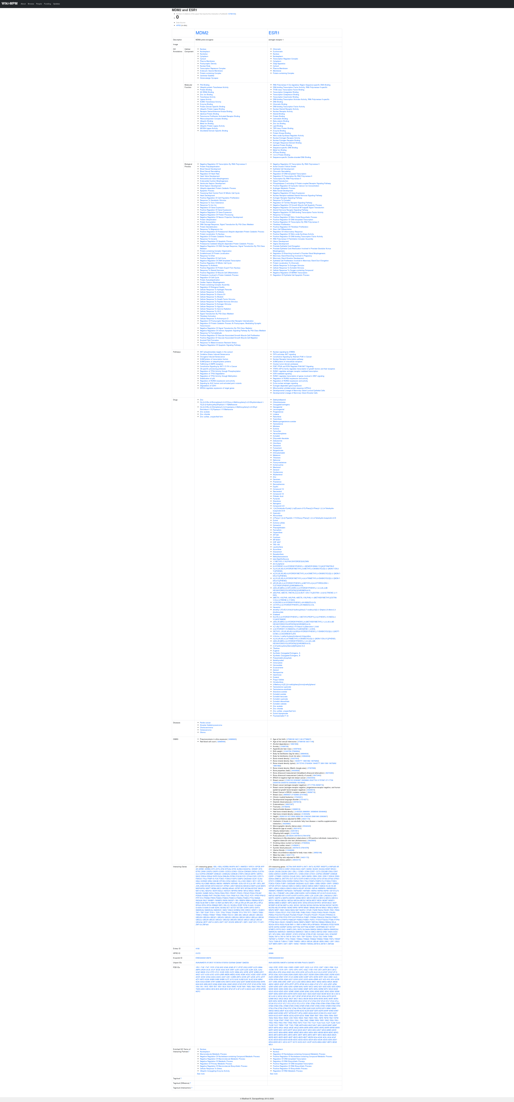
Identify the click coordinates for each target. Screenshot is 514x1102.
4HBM (256, 972)
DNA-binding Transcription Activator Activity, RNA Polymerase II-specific (301, 99)
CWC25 (247, 874)
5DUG (271, 991)
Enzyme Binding (206, 104)
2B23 (271, 972)
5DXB (317, 991)
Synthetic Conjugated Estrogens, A (286, 653)
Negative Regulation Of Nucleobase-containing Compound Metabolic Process (230, 1056)
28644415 (296, 859)
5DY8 (286, 993)
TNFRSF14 (273, 939)
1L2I (311, 967)
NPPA (300, 907)
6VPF (281, 1015)
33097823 (297, 748)
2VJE (208, 969)
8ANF (334, 1025)
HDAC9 (295, 888)
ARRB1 (201, 869)
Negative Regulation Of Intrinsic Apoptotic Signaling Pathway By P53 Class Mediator (233, 330)
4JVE (212, 974)
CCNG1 (234, 871)
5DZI (319, 993)
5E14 (333, 993)
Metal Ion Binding (206, 123)
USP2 (216, 922)
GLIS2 (259, 878)
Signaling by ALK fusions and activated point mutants (221, 383)
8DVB (275, 1042)
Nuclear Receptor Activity (283, 111)
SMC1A (308, 931)
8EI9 (213, 989)
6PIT (296, 1013)
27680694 (295, 751)
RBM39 (328, 922)
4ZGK (253, 977)
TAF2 (294, 936)
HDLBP (301, 888)
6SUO (315, 1013)
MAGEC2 (247, 886)
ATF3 (213, 869)
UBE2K (261, 917)
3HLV (326, 977)
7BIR (211, 986)
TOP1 (218, 912)
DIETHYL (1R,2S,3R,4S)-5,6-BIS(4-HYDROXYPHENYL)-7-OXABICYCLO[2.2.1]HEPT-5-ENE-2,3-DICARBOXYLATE (306, 632)
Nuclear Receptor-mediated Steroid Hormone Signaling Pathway (297, 195)
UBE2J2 (254, 917)
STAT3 (295, 934)
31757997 (321, 780)
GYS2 (228, 881)
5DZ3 (309, 993)
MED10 (310, 898)
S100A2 (258, 905)
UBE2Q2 (226, 919)
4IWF (289, 981)
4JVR (217, 974)
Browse (31, 3)
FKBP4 (312, 881)
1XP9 (295, 969)
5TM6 (332, 1003)
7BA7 (336, 1015)
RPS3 (204, 905)
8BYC (285, 1035)
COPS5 (202, 874)
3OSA (281, 979)
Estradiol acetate (279, 694)
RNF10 (207, 902)
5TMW (328, 1006)
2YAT (286, 977)
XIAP (251, 922)
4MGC (271, 984)
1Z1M (217, 967)
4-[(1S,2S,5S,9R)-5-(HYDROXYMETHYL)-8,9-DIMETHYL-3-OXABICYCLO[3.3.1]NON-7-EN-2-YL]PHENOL (307, 574)
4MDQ (232, 974)
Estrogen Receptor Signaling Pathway (287, 198)
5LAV (236, 979)
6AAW (248, 981)
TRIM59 (319, 939)
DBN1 (315, 876)
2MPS (198, 969)
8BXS (271, 1035)
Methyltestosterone (280, 556)
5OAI (198, 981)
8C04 (315, 1037)
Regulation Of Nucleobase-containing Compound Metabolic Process (299, 1054)
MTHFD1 (317, 902)
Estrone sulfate (279, 522)
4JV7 (203, 974)
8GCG (249, 989)
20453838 (292, 782)
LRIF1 (335, 895)
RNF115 (214, 902)
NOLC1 (221, 890)
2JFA (311, 972)
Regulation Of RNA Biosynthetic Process (289, 1061)
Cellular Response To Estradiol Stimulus (288, 267)
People (39, 3)
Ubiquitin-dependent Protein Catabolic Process (218, 188)
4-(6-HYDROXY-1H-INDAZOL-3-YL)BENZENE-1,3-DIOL (294, 629)
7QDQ (198, 989)
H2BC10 (292, 886)
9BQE (334, 1042)
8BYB (280, 1035)
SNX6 (330, 931)
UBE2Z (253, 919)
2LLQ (320, 972)
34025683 (286, 823)
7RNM (311, 1020)
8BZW (310, 1037)
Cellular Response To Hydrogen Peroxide (216, 289)
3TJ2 (208, 972)
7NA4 (258, 986)
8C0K (320, 1037)
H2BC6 (310, 886)
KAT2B (207, 886)
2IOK (302, 972)
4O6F (282, 984)
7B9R (312, 1015)
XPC (255, 922)
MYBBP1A (273, 905)
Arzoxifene (277, 549)
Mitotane (276, 426)
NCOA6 (322, 905)
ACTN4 (289, 866)
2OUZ (330, 972)
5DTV (326, 989)
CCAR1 (222, 871)
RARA (225, 900)
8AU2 (295, 1030)
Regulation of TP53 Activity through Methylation (218, 376)
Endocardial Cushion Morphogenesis (214, 181)
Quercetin (276, 513)
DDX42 (209, 876)
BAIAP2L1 (247, 869)
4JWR (221, 974)
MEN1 (319, 900)
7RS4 (280, 1022)
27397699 (311, 768)
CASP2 (209, 871)
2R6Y (281, 977)
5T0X (305, 1001)
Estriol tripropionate (280, 713)
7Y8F (286, 1025)
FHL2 (205, 878)
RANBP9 (289, 922)
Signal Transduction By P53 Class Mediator (217, 313)
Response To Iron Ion (208, 205)
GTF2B (271, 886)
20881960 (315, 816)
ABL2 (220, 866)
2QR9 (321, 974)
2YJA (291, 977)
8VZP (309, 1042)
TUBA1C (284, 941)
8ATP (290, 1030)
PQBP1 (307, 917)
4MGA (329, 981)
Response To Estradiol (281, 200)
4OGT (198, 977)
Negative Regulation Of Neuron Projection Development (221, 217)
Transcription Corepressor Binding (286, 94)
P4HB (315, 910)
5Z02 (238, 981)
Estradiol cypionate (280, 699)
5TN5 (280, 1008)
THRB (330, 936)
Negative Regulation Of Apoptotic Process (216, 241)
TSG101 (230, 915)
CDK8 (271, 874)
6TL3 (325, 1013)
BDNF (327, 869)
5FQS (309, 996)
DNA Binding (278, 101)
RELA (334, 922)
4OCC (248, 974)
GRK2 (209, 881)
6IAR (276, 1013)
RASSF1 (231, 900)
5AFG (202, 979)
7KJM (239, 986)
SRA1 (278, 934)
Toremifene (277, 419)
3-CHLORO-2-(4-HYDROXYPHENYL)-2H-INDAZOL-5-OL (294, 602)
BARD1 (309, 869)
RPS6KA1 (316, 924)
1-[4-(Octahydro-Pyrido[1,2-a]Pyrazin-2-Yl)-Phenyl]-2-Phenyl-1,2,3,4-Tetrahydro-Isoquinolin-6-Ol (303, 509)
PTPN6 (271, 922)
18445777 (298, 761)
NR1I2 (245, 890)
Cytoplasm (204, 56)
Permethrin (277, 530)
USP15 (211, 922)
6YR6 (259, 984)
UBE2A (245, 915)
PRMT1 (335, 917)
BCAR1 (316, 869)
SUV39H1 (321, 934)
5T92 (314, 1001)
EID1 (244, 876)
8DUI (316, 1039)
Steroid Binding (279, 113)
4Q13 (307, 984)
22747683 (303, 794)
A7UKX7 (210, 962)
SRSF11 (255, 910)
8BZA (334, 1035)
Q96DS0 (245, 962)
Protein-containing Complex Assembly (215, 284)
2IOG (298, 972)
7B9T (316, 1015)
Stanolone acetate (280, 691)
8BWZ (296, 1032)
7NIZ (331, 1018)
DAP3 (304, 876)
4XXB (244, 977)
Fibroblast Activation (208, 316)
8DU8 (280, 1039)
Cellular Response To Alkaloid (211, 296)
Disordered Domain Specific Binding (214, 130)
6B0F (282, 1010)
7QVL (296, 1020)
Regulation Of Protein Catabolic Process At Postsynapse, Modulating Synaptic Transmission (230, 324)
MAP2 (263, 886)
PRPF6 (285, 919)
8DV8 (271, 1042)
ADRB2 (226, 866)
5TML (281, 1006)
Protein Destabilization (208, 226)
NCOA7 (329, 905)
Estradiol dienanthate (281, 701)
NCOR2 (272, 907)
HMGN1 (219, 883)
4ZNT (281, 986)
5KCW (305, 998)
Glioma (202, 732)
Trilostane (276, 457)
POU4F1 (314, 915)
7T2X (305, 1022)
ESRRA (290, 881)
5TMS (307, 1006)
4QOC (218, 977)
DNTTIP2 (285, 878)
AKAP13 (300, 866)
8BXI (316, 1032)
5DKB (271, 989)
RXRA (336, 924)
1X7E (276, 969)
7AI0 (197, 986)
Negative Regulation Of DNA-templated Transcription (220, 260)
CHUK (306, 874)
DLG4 (220, 876)
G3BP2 (240, 878)
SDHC (217, 907)
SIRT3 (257, 907)
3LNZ (198, 972)
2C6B (231, 967)
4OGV (203, 977)
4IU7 (320, 979)
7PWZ (286, 1020)
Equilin (275, 486)
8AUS (300, 1030)
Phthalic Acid (278, 496)
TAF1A (283, 936)
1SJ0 (336, 967)
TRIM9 (224, 915)
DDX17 (325, 876)
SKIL (295, 929)
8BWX (290, 1032)
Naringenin (277, 503)
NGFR (215, 890)
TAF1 (198, 912)
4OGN (263, 974)
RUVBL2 (233, 905)
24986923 (232, 739)
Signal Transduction (280, 181)
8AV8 (324, 1030)
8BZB (271, 1037)
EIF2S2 (313, 878)
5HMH (212, 979)
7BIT (215, 986)
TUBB (290, 941)
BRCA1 (333, 869)
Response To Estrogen (282, 214)
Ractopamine (278, 672)
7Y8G (291, 1025)
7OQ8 (276, 1020)
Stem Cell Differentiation (282, 229)
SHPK (246, 907)
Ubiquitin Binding (206, 121)
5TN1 (338, 1006)
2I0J (293, 972)
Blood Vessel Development (210, 169)
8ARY (271, 1030)
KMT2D (272, 895)
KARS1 (302, 893)
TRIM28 (313, 939)
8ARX (337, 1027)
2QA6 (285, 974)
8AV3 (310, 1030)
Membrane (277, 70)
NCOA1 (297, 905)
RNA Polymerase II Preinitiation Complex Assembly (293, 239)
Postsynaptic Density (208, 63)
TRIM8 (325, 939)
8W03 (319, 1042)
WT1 (241, 922)
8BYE (295, 1035)
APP (262, 866)
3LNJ (260, 969)
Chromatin (277, 49)
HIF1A (260, 881)
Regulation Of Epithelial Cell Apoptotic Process (291, 275)
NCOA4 (316, 905)
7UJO (338, 1022)
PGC (289, 912)
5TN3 (271, 1008)
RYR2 (245, 905)
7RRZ (326, 1020)
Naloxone (276, 460)
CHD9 (301, 874)
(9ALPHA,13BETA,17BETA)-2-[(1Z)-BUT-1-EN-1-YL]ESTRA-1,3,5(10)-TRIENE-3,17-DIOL (305, 593)
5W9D (334, 1008)
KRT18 (290, 895)
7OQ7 (271, 1020)
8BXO (331, 1032)
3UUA (295, 979)
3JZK (237, 969)
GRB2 (317, 883)
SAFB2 (276, 927)
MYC (242, 888)
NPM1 (240, 890)
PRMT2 (272, 919)
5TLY (303, 1003)
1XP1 (286, 969)
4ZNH (271, 986)
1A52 (271, 967)
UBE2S (240, 919)
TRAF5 (255, 912)
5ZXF (243, 981)
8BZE (286, 1037)
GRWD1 (336, 883)
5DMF (306, 989)
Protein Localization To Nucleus (212, 234)
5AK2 (316, 986)
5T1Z (310, 1001)
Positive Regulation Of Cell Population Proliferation (219, 198)
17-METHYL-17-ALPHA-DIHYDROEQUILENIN (291, 561)
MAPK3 (286, 898)
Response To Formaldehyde (211, 333)
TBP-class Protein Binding (283, 128)
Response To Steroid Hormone (212, 270)
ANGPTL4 (325, 866)
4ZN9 (334, 984)
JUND (202, 886)
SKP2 (299, 929)
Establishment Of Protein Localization (214, 253)
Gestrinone (277, 674)
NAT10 (198, 890)
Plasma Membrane (207, 61)
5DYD (295, 993)
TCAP (206, 912)
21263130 (289, 780)
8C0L (325, 1037)
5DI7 (320, 986)
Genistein (276, 479)
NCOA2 (303, 905)
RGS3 (282, 924)
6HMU (271, 1013)
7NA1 (244, 986)
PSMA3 (219, 898)
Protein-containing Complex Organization (216, 251)
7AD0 (264, 984)
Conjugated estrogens (281, 404)
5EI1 (290, 996)
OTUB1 (309, 910)
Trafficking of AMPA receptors (211, 364)
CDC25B (324, 871)
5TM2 (313, 1003)
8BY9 (276, 1035)
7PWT (281, 1020)
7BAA (280, 1018)
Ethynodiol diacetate (281, 438)
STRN (308, 934)
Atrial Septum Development (210, 185)
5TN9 (299, 1008)
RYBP (240, 905)
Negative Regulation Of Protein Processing (216, 214)
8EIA (217, 989)
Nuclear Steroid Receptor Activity (286, 109)
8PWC (263, 989)
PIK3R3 (332, 912)
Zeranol (276, 670)
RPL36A (250, 902)
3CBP (306, 977)
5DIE (329, 986)
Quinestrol (277, 525)
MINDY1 (331, 900)
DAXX (198, 876)
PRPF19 (278, 919)
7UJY (276, 1025)
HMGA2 (213, 883)
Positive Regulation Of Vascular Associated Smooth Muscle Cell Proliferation (230, 335)
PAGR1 (326, 910)
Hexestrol (276, 607)
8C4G (271, 1039)
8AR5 (306, 1027)
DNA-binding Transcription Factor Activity (289, 106)
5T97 (318, 1001)
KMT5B (278, 895)
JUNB (291, 893)
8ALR (310, 1025)
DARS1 (309, 876)
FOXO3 (228, 878)
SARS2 (289, 927)
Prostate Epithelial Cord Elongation (286, 246)
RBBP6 (242, 900)
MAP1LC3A (255, 886)
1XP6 (291, 969)
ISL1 (275, 893)
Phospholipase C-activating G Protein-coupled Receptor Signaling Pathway (302, 183)
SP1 (270, 934)
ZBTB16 (317, 943)
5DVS (281, 991)
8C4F (334, 1037)
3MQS (202, 972)
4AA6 (311, 979)
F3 (263, 876)
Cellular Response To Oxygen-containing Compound (293, 270)
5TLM (271, 1003)
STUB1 (314, 934)
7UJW (271, 1025)
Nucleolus (204, 54)
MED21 (284, 900)
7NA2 (249, 986)
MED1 (219, 888)
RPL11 (232, 902)
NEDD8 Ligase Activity (209, 128)
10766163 (231, 14)
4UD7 (224, 977)
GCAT (254, 878)
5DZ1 (305, 993)
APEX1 (252, 866)
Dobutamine (277, 440)
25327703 (313, 780)
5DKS (286, 989)
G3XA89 (232, 962)
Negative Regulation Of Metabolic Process (216, 1061)
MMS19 (278, 902)
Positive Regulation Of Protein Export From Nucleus (220, 267)
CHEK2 (254, 871)
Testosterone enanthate (282, 689)
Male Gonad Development (283, 190)
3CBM (295, 977)
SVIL (327, 934)
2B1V (329, 969)
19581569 (294, 744)
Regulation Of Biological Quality (212, 287)
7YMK (296, 1025)
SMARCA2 (200, 910)
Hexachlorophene (279, 433)
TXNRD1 (297, 941)
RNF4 (305, 924)
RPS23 (198, 905)
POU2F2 (307, 915)
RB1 (237, 900)
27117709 (329, 780)
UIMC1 (327, 941)
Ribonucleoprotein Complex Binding (213, 118)
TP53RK (235, 912)
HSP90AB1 (298, 890)
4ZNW (295, 986)
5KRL (285, 1001)
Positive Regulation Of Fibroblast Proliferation (290, 226)
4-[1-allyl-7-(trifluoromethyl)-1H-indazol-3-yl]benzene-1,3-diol (296, 626)
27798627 (307, 739)
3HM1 (330, 977)
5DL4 (291, 989)
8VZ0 (300, 1042)
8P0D (258, 989)
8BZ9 (329, 1035)
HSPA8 (320, 890)
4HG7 (198, 974)
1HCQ (307, 967)
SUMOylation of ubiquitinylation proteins (215, 361)
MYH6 (280, 905)
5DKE (276, 989)
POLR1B (278, 915)
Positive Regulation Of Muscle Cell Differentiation (219, 272)
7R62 (301, 1020)
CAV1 (290, 871)
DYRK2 (233, 876)
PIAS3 (319, 912)
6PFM (291, 1013)
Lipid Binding (278, 126)
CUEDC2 (285, 876)
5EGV (280, 996)
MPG (290, 902)
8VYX (295, 1042)
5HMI (217, 979)
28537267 (289, 804)
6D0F (312, 1010)
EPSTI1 (272, 881)
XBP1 (245, 922)
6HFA (263, 981)
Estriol (275, 520)
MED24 (297, 900)
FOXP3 (234, 878)
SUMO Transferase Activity (210, 101)
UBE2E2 (220, 917)
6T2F (249, 984)
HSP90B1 (234, 883)
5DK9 (338, 986)
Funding (47, 3)
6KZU (210, 984)
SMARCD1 (282, 931)
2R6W (276, 977)
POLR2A (285, 915)
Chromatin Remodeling (281, 171)
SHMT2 (289, 929)
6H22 (258, 981)
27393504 (305, 843)
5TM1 (308, 1003)
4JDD (298, 981)
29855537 (287, 794)
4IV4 (332, 979)
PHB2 (303, 912)
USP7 (221, 922)
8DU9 (285, 1039)
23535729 (276, 782)
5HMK (222, 979)
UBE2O (212, 919)
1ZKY (320, 969)
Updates (56, 3)
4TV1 (321, 984)
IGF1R (245, 883)
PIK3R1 (326, 912)
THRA (325, 936)
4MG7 (313, 981)
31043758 (287, 751)
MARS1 (292, 898)
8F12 (240, 989)
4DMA (315, 979)
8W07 (324, 1042)
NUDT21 (302, 910)
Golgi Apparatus (279, 63)
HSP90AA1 (288, 890)
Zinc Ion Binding (206, 94)
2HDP (250, 967)
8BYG (305, 1035)
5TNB (303, 1008)
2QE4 (300, 974)
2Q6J (276, 974)
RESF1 (261, 900)
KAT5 (213, 886)
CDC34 (240, 871)
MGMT (325, 900)
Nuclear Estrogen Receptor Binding (286, 140)
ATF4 (218, 869)
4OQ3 (208, 977)
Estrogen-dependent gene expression (287, 385)
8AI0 (306, 1025)
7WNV (281, 1025)
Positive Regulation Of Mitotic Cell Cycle (216, 263)
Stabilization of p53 (207, 378)
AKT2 (311, 866)
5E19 (271, 996)
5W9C (328, 1008)
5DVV (286, 991)
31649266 (290, 850)
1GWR (296, 967)
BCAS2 (322, 869)
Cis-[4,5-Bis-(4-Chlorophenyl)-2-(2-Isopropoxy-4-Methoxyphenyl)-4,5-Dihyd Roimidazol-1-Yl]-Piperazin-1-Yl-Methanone (228, 408)
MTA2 (305, 902)
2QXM (331, 974)
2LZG (255, 967)
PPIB (257, 895)
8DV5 (330, 1039)
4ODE (253, 974)
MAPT (208, 888)
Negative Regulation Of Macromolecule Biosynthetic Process (223, 1066)
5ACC (311, 986)
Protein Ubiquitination (208, 219)
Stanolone (277, 501)
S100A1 (251, 905)
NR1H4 (318, 907)
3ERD (316, 977)
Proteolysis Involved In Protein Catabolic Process (219, 275)
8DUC (295, 1039)
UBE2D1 (252, 915)
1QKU (326, 967)
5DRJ (316, 989)
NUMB (205, 893)
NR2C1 (324, 907)
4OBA (243, 974)
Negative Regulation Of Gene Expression (216, 212)
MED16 (335, 898)
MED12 (316, 898)
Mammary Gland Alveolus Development (288, 258)
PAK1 (332, 910)
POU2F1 (300, 915)
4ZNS (276, 986)
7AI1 (201, 986)
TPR (245, 912)
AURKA (240, 869)
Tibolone (276, 648)
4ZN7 (330, 984)
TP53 (223, 912)
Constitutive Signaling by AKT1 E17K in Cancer (218, 366)
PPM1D (262, 895)
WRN (237, 922)
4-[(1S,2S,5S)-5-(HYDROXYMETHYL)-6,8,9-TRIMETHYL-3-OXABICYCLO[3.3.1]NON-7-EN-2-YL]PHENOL (306, 579)
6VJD (276, 1015)
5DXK (332, 991)
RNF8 (226, 902)
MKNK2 (272, 902)
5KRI (271, 1001)
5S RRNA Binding (207, 92)
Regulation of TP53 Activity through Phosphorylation (220, 371)
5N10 (300, 1001)
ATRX (234, 869)
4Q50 (311, 984)
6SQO (235, 984)
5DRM (320, 989)
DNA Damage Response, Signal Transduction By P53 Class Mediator (227, 224)
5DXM (337, 991)
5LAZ (251, 979)
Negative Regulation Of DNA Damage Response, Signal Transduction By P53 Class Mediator (232, 247)
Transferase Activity (208, 97)
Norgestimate (278, 450)
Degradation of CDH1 (208, 385)
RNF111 (293, 924)
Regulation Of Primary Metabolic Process (216, 1063)
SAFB (271, 927)
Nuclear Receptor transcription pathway (288, 359)
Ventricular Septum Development (212, 183)
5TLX (299, 1003)
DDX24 (203, 876)
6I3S (201, 984)
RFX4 (277, 924)
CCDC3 (228, 871)
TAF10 (277, 936)
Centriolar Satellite (207, 75)
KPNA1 (227, 886)
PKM (233, 895)
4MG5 (303, 981)
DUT (291, 878)
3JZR (241, 969)
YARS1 (296, 943)
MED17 (271, 900)
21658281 (295, 845)
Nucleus (203, 49)
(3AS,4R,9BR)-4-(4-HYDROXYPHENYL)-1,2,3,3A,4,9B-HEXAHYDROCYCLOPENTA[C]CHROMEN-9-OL (294, 642)
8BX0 (301, 1032)
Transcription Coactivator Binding (285, 97)
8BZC (276, 1037)
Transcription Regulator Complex (285, 58)
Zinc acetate (205, 411)
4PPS (296, 984)
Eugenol (276, 650)
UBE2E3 (228, 917)
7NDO (311, 1018)
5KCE (286, 998)
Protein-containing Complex (210, 73)
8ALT (315, 1025)
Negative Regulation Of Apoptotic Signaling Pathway (220, 345)
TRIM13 (199, 915)
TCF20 (315, 936)
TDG (320, 936)
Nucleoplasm (205, 51)
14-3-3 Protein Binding (281, 154)
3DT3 (311, 977)
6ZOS (301, 1015)
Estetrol (276, 677)
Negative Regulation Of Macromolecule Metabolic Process (222, 1058)
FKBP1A (210, 878)
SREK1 (248, 910)
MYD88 (248, 888)
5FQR (303, 996)
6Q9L (225, 984)
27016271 (304, 799)
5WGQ (276, 1010)
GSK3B (216, 881)
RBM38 (255, 900)
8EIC (226, 989)
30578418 (297, 802)
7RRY (322, 1020)
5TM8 (271, 1006)
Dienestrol (277, 445)
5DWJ (307, 991)
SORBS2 (237, 910)
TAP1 (299, 936)
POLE (247, 895)
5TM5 (328, 1003)
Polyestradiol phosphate (282, 658)
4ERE (246, 972)
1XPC (300, 969)
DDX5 (337, 876)
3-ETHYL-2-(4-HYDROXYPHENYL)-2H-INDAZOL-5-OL (293, 604)
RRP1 (220, 905)
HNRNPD (280, 890)
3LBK (251, 969)
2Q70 (281, 974)
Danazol (276, 469)
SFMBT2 (272, 929)
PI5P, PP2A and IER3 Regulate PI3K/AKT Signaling (293, 366)
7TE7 (309, 1022)
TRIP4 (331, 939)
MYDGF (254, 888)
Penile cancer (205, 722)
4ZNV (290, 986)
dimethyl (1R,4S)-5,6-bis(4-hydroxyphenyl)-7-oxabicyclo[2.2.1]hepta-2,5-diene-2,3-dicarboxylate (304, 610)
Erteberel (276, 614)
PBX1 (227, 893)
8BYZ (320, 1035)
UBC (240, 915)
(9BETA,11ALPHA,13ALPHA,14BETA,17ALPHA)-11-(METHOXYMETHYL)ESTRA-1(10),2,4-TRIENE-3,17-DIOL (305, 598)
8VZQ (314, 1042)
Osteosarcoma (205, 730)
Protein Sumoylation (208, 222)
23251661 (294, 830)
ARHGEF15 (273, 869)
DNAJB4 (226, 876)
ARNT (287, 869)
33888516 (296, 809)
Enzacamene (278, 667)
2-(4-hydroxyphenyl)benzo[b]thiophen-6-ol (289, 645)
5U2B (308, 1008)
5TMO (291, 1006)
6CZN (307, 1010)
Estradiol (276, 436)
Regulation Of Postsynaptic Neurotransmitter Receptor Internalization (227, 321)
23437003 (294, 758)
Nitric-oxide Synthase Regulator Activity (288, 135)
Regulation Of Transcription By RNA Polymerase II (292, 176)
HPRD (178, 25)
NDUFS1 (208, 890)
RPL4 (256, 902)
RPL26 (243, 902)
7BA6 (331, 1015)
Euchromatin (278, 51)
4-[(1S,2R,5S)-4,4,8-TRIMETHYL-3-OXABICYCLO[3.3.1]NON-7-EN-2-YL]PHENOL (304, 638)
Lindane (276, 414)
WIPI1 (280, 943)
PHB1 (298, 912)
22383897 (297, 780)
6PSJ (300, 1013)
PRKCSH (328, 917)
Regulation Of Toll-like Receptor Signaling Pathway (292, 202)
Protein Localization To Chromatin (286, 263)
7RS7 (285, 1022)
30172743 (300, 763)
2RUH (203, 969)
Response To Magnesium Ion (211, 229)
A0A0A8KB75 (201, 962)
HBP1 (271, 888)
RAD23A (199, 900)
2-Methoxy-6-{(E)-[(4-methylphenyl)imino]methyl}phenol (294, 684)
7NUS (263, 986)
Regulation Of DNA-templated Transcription (289, 173)
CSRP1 (271, 876)
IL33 (250, 883)
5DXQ (276, 993)
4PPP (291, 984)
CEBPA (284, 874)
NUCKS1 (199, 893)
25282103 (283, 816)
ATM (222, 869)
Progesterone (278, 411)
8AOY (271, 1027)
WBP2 (275, 943)
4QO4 (213, 977)
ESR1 (274, 32)
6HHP (326, 1010)
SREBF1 (289, 934)
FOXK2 (328, 881)
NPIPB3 (234, 890)
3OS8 (271, 979)
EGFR (301, 878)
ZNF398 (331, 943)
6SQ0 (311, 1013)
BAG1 (298, 869)
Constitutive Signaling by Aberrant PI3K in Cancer (292, 356)
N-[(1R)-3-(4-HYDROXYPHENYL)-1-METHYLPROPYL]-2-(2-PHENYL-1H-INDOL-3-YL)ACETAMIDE (304, 618)
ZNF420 (205, 924)
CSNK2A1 (218, 874)
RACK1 (283, 922)
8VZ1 (305, 1042)
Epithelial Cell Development (283, 169)
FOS (216, 878)
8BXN (326, 1032)
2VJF (213, 969)
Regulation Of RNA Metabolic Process (288, 1071)
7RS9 (295, 1022)
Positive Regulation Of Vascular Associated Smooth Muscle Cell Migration (229, 337)
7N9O (306, 1018)
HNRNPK (226, 883)
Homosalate (277, 665)
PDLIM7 (258, 893)
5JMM (271, 998)
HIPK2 (198, 883)
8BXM (320, 1032)
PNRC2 (271, 915)
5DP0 (311, 989)
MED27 (303, 900)
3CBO (301, 977)
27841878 (306, 835)
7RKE (306, 1020)
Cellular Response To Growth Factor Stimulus (217, 299)
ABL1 (215, 866)
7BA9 (275, 1018)
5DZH (314, 993)
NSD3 (292, 910)
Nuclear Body (205, 66)
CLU (197, 874)
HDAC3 (276, 888)
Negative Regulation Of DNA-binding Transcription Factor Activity (298, 212)
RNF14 (299, 924)
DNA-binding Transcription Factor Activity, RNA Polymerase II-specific (300, 87)
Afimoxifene (277, 515)
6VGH (271, 1015)
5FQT (314, 996)
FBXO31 (199, 878)
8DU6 (276, 1039)
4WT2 (239, 977)
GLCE (306, 883)
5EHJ (285, 996)
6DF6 (316, 1010)
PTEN (318, 919)
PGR (293, 912)
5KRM (290, 1001)
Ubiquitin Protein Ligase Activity (212, 126)
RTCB (331, 924)
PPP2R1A (299, 917)
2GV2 (245, 967)
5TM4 (323, 1003)
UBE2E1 (213, 917)
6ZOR (296, 1015)
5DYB (290, 993)
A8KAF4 (283, 962)
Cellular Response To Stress (211, 1068)
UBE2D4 (206, 917)
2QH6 (316, 974)
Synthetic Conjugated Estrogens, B (286, 655)
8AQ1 (281, 1027)
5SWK (207, 981)
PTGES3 (324, 919)
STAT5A (302, 934)
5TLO (276, 1003)
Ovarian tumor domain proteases (285, 364)
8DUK (320, 1039)
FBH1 (302, 881)
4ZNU (285, 986)
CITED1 (312, 874)
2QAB (295, 974)
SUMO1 (262, 910)
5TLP (280, 1003)
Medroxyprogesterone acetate (284, 421)
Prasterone (277, 481)
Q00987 (239, 962)
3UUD (305, 979)
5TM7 (337, 1003)
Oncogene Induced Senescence (212, 356)
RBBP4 (302, 922)
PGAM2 (205, 895)
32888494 (221, 741)
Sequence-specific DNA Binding (285, 147)
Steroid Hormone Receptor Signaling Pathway (290, 210)
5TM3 (318, 1003)
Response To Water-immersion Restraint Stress (218, 342)
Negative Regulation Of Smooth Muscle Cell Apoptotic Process (297, 205)
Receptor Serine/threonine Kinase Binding (216, 111)
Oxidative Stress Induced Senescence (215, 354)
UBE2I (248, 917)
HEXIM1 (308, 888)
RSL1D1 (227, 905)
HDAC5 (289, 888)
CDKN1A (277, 874)
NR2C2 (330, 907)
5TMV (322, 1006)
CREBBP (209, 874)
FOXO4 (277, 883)
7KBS (295, 1018)
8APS (276, 1027)
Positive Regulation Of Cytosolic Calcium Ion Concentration (296, 185)
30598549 (314, 811)
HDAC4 (283, 888)
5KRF (331, 998)
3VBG (227, 972)
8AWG (328, 1030)
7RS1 (336, 1020)
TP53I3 (228, 912)
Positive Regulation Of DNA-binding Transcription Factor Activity (298, 236)
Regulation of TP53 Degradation (212, 373)
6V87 (330, 1013)
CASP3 (215, 871)
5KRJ (275, 1001)
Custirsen (276, 537)
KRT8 (301, 895)
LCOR (316, 895)
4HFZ (261, 972)
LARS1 (307, 895)
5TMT (312, 1006)
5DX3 (312, 991)
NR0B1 (306, 907)
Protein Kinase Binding (282, 133)
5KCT (296, 998)
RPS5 (209, 905)
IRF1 (255, 883)
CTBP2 (241, 874)
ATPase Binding (279, 152)
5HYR (334, 996)
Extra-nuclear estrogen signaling (285, 383)
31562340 (307, 816)
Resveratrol (277, 491)
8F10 (235, 989)
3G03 (223, 969)
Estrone (276, 428)
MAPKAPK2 (200, 888)
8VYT (290, 1042)
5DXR (281, 993)
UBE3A (259, 919)
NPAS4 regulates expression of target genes (217, 388)
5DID (325, 986)
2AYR (324, 969)
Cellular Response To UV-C (210, 311)
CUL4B (292, 876)
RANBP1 (211, 900)
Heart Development (207, 195)
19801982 (306, 761)
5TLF (328, 1001)
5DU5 (331, 989)
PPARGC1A (330, 915)
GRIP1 (329, 883)
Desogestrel (277, 407)
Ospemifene (277, 532)
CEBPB (291, 874)
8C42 (329, 1037)
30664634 (304, 753)
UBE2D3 (199, 917)
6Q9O (229, 984)
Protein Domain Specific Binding (212, 106)
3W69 (237, 972)
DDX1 (320, 876)
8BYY (315, 1035)
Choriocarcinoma (206, 727)
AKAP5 (232, 866)
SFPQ (278, 929)
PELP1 (284, 912)
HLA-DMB (205, 883)
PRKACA (320, 917)
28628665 (311, 840)
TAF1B (288, 936)
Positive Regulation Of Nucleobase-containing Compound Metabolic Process (302, 1056)
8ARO (316, 1027)
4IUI (324, 979)
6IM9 (206, 984)
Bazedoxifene (278, 554)
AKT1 (238, 866)
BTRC (198, 871)
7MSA (300, 1018)
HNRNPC (272, 890)
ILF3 (337, 890)
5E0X (329, 993)
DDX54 (271, 878)
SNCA (230, 910)
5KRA (320, 998)
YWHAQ (310, 943)
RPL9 (309, 924)
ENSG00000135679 (203, 958)
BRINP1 (255, 869)
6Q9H (220, 984)
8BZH (300, 1037)
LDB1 (321, 895)
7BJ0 (224, 986)
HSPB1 (326, 890)
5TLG (332, 1001)
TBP (202, 912)
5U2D (313, 1008)
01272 (198, 953)
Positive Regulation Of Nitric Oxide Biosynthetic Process (295, 217)
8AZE (276, 1032)
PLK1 (238, 895)
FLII (323, 881)
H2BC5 (304, 886)
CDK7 (335, 871)
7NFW (326, 1018)
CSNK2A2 (226, 874)
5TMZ (333, 1006)
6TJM (321, 1013)
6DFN (321, 1010)
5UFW (318, 1008)
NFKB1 (284, 907)
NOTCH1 (227, 890)
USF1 (332, 941)
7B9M (307, 1015)
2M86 (260, 967)
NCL (203, 890)
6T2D (240, 984)
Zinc (201, 399)
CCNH (307, 871)
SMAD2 (313, 929)
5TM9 (276, 1006)
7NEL (316, 1018)
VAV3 (337, 941)
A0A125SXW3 (274, 962)
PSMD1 (306, 919)
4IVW (337, 979)
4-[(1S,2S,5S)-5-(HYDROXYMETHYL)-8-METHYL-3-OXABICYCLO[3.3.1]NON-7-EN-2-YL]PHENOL (306, 569)
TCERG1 (308, 936)
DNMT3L (278, 878)
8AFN (301, 1025)
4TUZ (316, 984)
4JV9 (207, 974)
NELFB (278, 907)
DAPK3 (259, 874)
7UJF (328, 1022)
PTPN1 (337, 919)
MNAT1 (285, 902)
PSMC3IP (292, 919)
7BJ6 (229, 986)
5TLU (289, 1003)
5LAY (246, 979)
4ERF (251, 972)
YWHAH (303, 943)
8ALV (320, 1025)
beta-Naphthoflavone (281, 559)
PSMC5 (225, 898)
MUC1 (329, 902)
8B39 (281, 1032)
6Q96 (215, 984)
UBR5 (321, 941)
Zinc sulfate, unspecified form (211, 416)
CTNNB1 (278, 876)
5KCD (281, 998)
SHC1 (283, 929)
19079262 (314, 761)
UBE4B (316, 941)
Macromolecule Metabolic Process (213, 1054)
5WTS (228, 981)
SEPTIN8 (304, 927)
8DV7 (335, 1039)
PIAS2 (314, 912)
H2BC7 (316, 886)
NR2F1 (336, 907)
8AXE (334, 1030)
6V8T (334, 1013)
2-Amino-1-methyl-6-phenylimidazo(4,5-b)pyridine (292, 636)
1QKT (321, 967)
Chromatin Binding (280, 104)
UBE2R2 (233, 919)
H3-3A (328, 886)
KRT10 (284, 895)
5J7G (232, 979)
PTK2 (252, 898)
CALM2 (278, 871)
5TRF (213, 981)
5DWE (291, 991)
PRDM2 (207, 898)
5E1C (275, 996)
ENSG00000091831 (276, 958)
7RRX (316, 1020)
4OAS (237, 974)
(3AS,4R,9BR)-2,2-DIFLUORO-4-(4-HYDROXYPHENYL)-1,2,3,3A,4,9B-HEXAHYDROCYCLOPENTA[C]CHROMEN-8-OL (300, 589)
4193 (197, 948)
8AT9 (285, 1030)
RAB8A (257, 898)
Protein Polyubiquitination (210, 166)
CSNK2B (234, 874)
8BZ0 (325, 1035)
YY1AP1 (260, 922)
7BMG (233, 986)
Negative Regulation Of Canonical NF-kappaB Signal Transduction (298, 207)
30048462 (322, 811)
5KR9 (316, 998)
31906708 (284, 746)
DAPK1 (253, 874)
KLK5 (329, 893)
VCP (226, 922)
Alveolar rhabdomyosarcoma (211, 725)
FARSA (296, 881)
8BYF (300, 1035)
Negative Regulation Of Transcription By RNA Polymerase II (223, 164)
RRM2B (215, 905)
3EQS (218, 969)
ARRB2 (208, 869)
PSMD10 (232, 898)
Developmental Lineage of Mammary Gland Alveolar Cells (295, 393)
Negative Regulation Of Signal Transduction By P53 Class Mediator (226, 328)
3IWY (232, 969)
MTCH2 (311, 902)
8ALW (324, 1025)
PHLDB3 (217, 895)
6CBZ (291, 1010)
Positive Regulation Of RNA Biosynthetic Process (292, 1066)
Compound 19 (278, 489)
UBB (236, 915)
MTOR (324, 902)
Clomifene (277, 443)
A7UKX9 (224, 962)
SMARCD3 (291, 931)
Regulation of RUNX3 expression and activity (217, 380)
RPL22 (237, 902)
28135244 (290, 835)
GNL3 (198, 881)
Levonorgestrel (278, 409)
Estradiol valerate (279, 703)
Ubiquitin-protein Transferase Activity (214, 87)
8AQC (286, 1027)
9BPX (329, 1042)
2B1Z (334, 969)
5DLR (295, 989)
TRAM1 (293, 939)
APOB (257, 866)
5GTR (329, 996)
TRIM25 (306, 939)
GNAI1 (312, 883)
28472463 (329, 773)
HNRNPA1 (322, 888)
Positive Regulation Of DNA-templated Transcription (293, 219)
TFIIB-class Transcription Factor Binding (288, 89)
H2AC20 (285, 886)
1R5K (331, 967)
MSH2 (295, 902)
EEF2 (296, 878)
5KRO (295, 1001)
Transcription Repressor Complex (213, 68)
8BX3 (306, 1032)
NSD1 (282, 910)
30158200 (285, 806)
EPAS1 (336, 878)
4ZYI (197, 979)
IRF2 (259, 883)
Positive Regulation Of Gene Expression (215, 210)
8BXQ (336, 1032)
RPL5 (260, 902)
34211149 (299, 739)
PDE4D (246, 893)
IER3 (241, 883)
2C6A (226, 967)
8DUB (290, 1039)
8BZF (290, 1037)
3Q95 (286, 979)
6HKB (331, 1010)
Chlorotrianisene (279, 402)
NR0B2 (312, 907)
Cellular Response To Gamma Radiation (215, 309)
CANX (203, 871)
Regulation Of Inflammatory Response (288, 231)
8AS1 (281, 1030)
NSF (297, 910)
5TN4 (275, 1008)
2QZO (271, 977)
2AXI (221, 967)
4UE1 (228, 977)
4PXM (301, 984)
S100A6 (205, 907)
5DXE (322, 991)
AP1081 (276, 535)
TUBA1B (277, 941)
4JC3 (294, 981)
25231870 (297, 828)
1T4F (207, 967)
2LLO (316, 972)
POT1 (252, 895)
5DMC (300, 989)
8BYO (310, 1035)
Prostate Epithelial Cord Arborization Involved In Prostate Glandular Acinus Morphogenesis (302, 249)
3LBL (256, 969)
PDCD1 (240, 893)
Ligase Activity (205, 99)
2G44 (284, 972)
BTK (260, 869)
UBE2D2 (259, 915)
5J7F (227, 979)
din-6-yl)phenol (278, 563)
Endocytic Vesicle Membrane (211, 70)
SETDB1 (240, 907)
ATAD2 (293, 869)
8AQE (291, 1027)
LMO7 (232, 886)
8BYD (290, 1035)
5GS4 (324, 996)
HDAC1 (249, 881)
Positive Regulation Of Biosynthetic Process (290, 1068)
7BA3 (321, 1015)
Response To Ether (207, 255)
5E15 (338, 993)
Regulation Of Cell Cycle (209, 277)
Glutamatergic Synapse (209, 78)
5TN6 (285, 1008)
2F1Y (236, 967)
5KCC (276, 998)
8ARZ (276, 1030)
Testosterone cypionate (282, 687)
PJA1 (228, 895)
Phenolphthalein (279, 527)
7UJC (323, 1022)
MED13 (322, 898)
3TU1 (217, 972)
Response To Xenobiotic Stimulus (213, 200)
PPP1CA (291, 917)
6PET (286, 1013)
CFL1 (296, 874)
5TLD (323, 1001)
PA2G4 (320, 910)
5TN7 (289, 1008)
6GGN (253, 981)
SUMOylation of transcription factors (214, 359)
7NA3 (253, 986)
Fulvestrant (277, 448)
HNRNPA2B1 (331, 888)
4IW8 (280, 981)
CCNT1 (312, 871)
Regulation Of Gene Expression (212, 207)
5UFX (323, 1008)
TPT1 (249, 912)
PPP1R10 (199, 898)
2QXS (337, 974)
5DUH (276, 991)
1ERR (280, 967)
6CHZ (302, 1010)
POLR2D (293, 915)
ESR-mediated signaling (282, 373)
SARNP (283, 927)
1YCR (212, 967)
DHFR (215, 876)
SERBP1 (312, 927)
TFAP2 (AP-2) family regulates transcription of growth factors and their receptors (304, 368)
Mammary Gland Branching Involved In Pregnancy (292, 255)
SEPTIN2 (296, 927)
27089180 (290, 739)
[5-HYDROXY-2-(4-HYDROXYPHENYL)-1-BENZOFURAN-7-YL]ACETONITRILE (303, 566)
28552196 (299, 816)
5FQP (298, 996)
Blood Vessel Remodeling (210, 171)
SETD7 (233, 907)
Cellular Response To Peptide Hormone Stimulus (219, 301)
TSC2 (271, 941)
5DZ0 (300, 993)
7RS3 (275, 1022)
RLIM (202, 902)
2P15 (335, 972)
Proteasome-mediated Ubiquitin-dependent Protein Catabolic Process (227, 243)
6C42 (287, 1010)
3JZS (246, 969)
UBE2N (205, 919)
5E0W (323, 993)
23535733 (284, 782)
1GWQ (290, 967)
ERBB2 (278, 881)
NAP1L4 (286, 905)
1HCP (301, 967)
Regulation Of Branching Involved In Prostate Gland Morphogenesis (299, 253)
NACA (260, 888)
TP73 (241, 912)
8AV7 (319, 1030)
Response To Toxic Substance (212, 202)
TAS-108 (276, 544)
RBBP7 (308, 922)
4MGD (276, 984)
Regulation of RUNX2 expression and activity (290, 378)
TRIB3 (260, 912)
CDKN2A (247, 871)
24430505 (295, 770)
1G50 (285, 967)
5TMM (286, 1006)
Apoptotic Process (207, 190)
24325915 (310, 789)
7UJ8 (319, 1022)
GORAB (204, 881)
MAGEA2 (239, 886)
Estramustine (278, 465)
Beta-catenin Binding (281, 121)
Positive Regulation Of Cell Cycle (213, 258)
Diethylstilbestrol (279, 399)
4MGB (335, 981)
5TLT (285, 1003)
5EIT (294, 996)
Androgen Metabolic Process (284, 188)
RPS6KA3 (325, 924)
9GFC (198, 991)
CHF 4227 (277, 542)
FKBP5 (318, 881)
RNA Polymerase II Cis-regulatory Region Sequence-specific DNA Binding (301, 85)
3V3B (222, 972)
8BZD (281, 1037)
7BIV (220, 986)
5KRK (280, 1001)
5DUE (335, 989)
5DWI (302, 991)
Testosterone (278, 424)
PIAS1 (223, 895)
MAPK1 (272, 898)
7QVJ (292, 1020)
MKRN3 (225, 888)
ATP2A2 (228, 869)
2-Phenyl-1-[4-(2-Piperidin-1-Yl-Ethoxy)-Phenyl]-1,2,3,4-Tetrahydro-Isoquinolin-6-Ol (304, 518)
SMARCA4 (209, 910)
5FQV (319, 996)
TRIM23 (205, 915)
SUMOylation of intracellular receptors (287, 361)
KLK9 (334, 893)
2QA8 (290, 974)
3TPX (212, 972)
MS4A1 (232, 888)
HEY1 (254, 881)
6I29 (197, 984)
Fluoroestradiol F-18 (280, 715)
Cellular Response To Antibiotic (212, 292)
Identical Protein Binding (209, 113)
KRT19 (296, 895)
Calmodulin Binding (280, 118)
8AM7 (329, 1025)
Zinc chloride (205, 414)
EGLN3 (239, 876)
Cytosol (203, 58)
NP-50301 (276, 539)
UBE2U (246, 919)
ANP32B (332, 866)
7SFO (300, 1022)
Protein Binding (206, 89)
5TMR (302, 1006)
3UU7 (290, 979)
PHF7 (211, 895)
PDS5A (198, 895)
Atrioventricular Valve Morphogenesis (214, 178)
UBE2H (242, 917)
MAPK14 (278, 898)
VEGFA (231, 922)
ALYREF (317, 866)
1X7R (281, 969)
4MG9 (324, 981)
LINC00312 (328, 895)
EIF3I (319, 878)
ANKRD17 (244, 866)
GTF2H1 (278, 886)
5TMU (317, 1006)
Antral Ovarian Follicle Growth (284, 166)
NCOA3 (310, 905)
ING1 (271, 893)
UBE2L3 (199, 919)
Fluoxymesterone (279, 462)
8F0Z (231, 989)
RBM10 (248, 900)
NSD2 (287, 910)
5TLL (337, 1001)
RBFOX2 (315, 922)
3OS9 (276, 979)
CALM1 (271, 871)
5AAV (306, 986)
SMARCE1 (218, 910)
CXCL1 (298, 876)
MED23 (290, 900)
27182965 (295, 794)
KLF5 (324, 893)
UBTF (205, 922)
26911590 (324, 763)
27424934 (308, 763)
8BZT (305, 1037)
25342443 (306, 826)
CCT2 (318, 871)
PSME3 (246, 898)
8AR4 (301, 1027)
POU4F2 (322, 915)
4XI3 (325, 984)
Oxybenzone (278, 472)
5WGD (271, 1010)
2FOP (240, 967)
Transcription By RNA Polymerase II (287, 178)
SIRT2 (251, 907)
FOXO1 (222, 878)
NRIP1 (277, 910)
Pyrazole (276, 498)
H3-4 (240, 881)
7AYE (206, 986)
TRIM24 (299, 939)
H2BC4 (298, 886)
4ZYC (258, 977)
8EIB (222, 989)
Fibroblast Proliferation (281, 224)
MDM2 (202, 32)
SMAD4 (326, 929)
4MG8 (319, 981)
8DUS (325, 1039)
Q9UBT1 (311, 962)
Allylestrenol (277, 474)
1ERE (275, 967)
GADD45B (291, 883)
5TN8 (294, 1008)
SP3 (274, 934)
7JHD (290, 1018)
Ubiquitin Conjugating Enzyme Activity (215, 1071)
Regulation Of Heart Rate (209, 173)
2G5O (289, 972)
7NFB (321, 1018)
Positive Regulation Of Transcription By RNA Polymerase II (296, 222)
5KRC (326, 998)
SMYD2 (319, 931)
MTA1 (300, 902)
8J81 (254, 989)
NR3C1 (251, 890)
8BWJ (285, 1032)
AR (197, 869)
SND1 (325, 931)
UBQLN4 (199, 922)
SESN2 (223, 907)
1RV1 (198, 967)
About (23, 3)
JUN (197, 886)
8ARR (327, 1027)
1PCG (316, 967)
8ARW (332, 1027)
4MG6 (308, 981)
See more (201, 1073)
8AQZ (296, 1027)
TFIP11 (212, 912)
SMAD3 (320, 929)
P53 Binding (204, 85)
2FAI (279, 972)
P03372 (305, 962)
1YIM (310, 969)
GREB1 (323, 883)
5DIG (334, 986)
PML (242, 895)
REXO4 (271, 924)
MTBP (237, 888)
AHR (294, 866)
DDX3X (331, 876)
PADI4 (217, 893)
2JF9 (307, 972)
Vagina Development (281, 243)
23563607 (323, 816)
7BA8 (271, 1018)
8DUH (311, 1039)
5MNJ (260, 979)
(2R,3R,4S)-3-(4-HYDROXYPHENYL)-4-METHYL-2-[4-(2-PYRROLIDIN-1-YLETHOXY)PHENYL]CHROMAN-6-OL (301, 584)
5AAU (301, 986)
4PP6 (286, 984)
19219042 (301, 782)
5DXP (271, 993)
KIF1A (319, 893)
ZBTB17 (324, 943)
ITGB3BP (281, 893)
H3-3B (333, 886)
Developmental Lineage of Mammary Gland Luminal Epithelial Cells (299, 390)
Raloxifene (277, 416)
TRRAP (337, 939)
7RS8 (290, 1022)
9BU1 (271, 1044)
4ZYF (263, 977)
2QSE (326, 974)
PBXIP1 (233, 893)
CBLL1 (295, 871)
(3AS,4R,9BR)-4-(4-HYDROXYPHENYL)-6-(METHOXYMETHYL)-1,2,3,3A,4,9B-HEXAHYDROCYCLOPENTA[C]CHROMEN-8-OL (303, 622)
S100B (211, 907)
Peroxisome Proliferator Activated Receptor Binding (220, 116)
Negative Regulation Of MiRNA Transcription (290, 272)
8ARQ (321, 1027)
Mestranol (277, 467)
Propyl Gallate (278, 679)
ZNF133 (199, 924)
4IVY (271, 981)
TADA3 (271, 936)
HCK (244, 881)
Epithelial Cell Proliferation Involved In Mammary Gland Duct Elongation (301, 260)
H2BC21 (234, 881)
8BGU (208, 989)
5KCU (300, 998)
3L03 (335, 977)
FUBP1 (284, 883)
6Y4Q (254, 984)
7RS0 (331, 1020)
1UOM (271, 969)
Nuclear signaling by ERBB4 (284, 352)
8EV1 (280, 1042)
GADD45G (300, 883)
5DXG (327, 991)
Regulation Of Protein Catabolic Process (215, 236)
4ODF (258, 974)
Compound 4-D (278, 506)
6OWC (281, 1013)
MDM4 (213, 888)
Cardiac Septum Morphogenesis (212, 282)
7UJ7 (314, 1022)
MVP (335, 902)
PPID (285, 917)
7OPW (335, 1018)
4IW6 (275, 981)
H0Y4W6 (297, 962)
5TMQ (296, 1006)
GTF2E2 (222, 881)
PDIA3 (252, 893)
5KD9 (311, 998)
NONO (289, 907)
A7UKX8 (217, 962)
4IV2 (328, 979)
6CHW (296, 1010)
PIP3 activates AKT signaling (284, 354)
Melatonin (276, 455)
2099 (270, 948)
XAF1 (286, 943)
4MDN (227, 974)
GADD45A (248, 878)
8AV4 (314, 1030)
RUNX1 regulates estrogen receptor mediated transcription (295, 371)
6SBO (305, 1013)
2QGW (311, 974)
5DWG (296, 991)
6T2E (245, 984)
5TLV (294, 1003)
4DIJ (241, 972)
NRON (257, 890)
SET (228, 907)
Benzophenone (278, 484)
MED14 (328, 898)
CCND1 (301, 871)
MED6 (308, 900)
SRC (243, 910)
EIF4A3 (325, 878)
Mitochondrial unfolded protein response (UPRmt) (292, 388)
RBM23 (322, 922)
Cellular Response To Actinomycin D (214, 318)
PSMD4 (239, 898)
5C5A (207, 979)
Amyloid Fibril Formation (209, 340)
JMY (263, 883)
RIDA (198, 902)
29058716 (319, 785)
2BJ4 (275, 972)
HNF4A (314, 888)
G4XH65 (290, 962)
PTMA (331, 919)
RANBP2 (218, 900)
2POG (271, 974)
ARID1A (281, 869)
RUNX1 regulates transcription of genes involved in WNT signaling (298, 376)
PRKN (212, 898)
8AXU (271, 1032)
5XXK (233, 981)
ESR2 (284, 881)
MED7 (314, 900)
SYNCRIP (333, 934)
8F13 (244, 989)
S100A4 (199, 907)
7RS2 (271, 1022)
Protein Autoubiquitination (210, 280)
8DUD (300, 1039)
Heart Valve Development (210, 176)
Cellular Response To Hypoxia (211, 306)
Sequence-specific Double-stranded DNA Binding (292, 157)
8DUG (305, 1039)
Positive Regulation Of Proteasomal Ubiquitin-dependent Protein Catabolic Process (232, 231)
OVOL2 (211, 893)
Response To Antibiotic (209, 265)
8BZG (295, 1037)
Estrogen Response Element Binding (287, 142)
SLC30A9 (306, 929)
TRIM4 (218, 915)
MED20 (278, 900)
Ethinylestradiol (279, 452)
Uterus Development (281, 241)
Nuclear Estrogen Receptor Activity (286, 138)
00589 (271, 953)
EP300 (249, 876)
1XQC (305, 969)
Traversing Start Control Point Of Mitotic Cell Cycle (219, 193)
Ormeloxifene (278, 682)
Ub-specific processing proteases (213, 368)
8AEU (203, 989)
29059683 (305, 780)
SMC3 (313, 931)
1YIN (315, 969)
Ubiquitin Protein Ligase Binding (212, 109)
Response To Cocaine (208, 239)
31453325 (298, 811)
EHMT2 (307, 878)
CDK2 (330, 871)
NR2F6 (271, 910)
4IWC (284, 981)
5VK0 (223, 981)
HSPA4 (314, 890)
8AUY (305, 1030)
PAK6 (222, 893)
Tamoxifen (277, 431)
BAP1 (303, 869)
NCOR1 (335, 905)
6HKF (336, 1010)
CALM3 (284, 871)
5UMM (218, 981)
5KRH (336, 998)
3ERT (321, 977)
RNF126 (221, 902)
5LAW (241, 979)
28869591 (306, 811)
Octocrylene (277, 662)
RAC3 (277, 922)
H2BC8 (322, 886)
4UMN (233, 977)
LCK (311, 895)
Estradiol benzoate (280, 696)
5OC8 (202, 981)
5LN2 (256, 979)
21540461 (298, 797)
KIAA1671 (219, 886)
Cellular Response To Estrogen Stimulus (215, 304)
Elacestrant (277, 551)
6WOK (286, 1015)
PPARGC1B (273, 917)
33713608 (291, 816)
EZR (259, 876)
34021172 (305, 818)
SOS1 (335, 931)
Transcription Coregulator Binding (285, 92)
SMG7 (225, 910)
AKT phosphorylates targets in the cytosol (216, 352)
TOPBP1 (281, 939)
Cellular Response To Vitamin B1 (213, 294)
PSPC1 (312, 919)
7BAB (285, 1018)
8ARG (311, 1027)
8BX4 (311, 1032)
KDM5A (313, 893)
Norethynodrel (278, 660)
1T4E (202, 967)
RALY (205, 900)
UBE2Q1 (218, 919)
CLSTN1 (261, 871)
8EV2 (285, 1042)
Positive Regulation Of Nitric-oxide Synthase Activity (293, 234)
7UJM (333, 1022)
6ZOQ (291, 1015)
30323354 (311, 777)
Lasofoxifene (278, 547)
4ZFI (248, 977)
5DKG (281, 989)
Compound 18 (278, 493)
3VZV (232, 972)
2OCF (325, 972)
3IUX (227, 969)
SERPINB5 (320, 927)
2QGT (305, 974)
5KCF (291, 998)
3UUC (300, 979)
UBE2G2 (235, 917)
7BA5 (326, 1015)
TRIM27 (212, 915)
